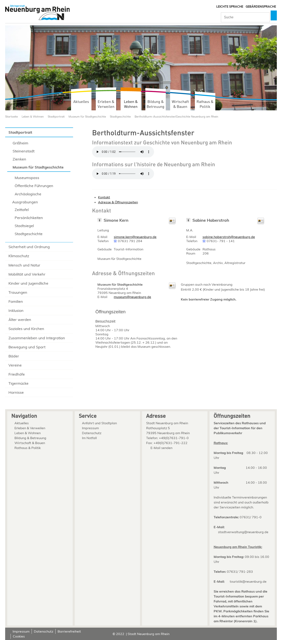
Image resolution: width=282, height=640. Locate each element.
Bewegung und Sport (26, 347)
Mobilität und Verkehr (26, 274)
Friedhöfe (16, 374)
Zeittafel (22, 209)
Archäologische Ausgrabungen (26, 198)
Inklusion (16, 310)
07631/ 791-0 (251, 517)
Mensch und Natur (24, 265)
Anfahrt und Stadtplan (99, 423)
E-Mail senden (161, 448)
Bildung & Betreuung (155, 104)
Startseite (11, 116)
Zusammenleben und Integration (36, 338)
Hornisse (16, 392)
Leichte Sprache (229, 6)
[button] (274, 15)
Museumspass (27, 177)
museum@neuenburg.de (132, 297)
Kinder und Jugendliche (28, 283)
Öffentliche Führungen (34, 185)
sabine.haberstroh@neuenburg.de (229, 237)
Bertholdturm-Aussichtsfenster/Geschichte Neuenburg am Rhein (176, 116)
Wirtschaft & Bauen (180, 104)
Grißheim (20, 143)
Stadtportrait (56, 116)
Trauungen (17, 292)
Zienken (19, 159)
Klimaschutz (18, 255)
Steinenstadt (23, 151)
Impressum (90, 428)
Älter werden (19, 319)
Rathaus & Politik (205, 104)
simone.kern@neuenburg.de (135, 237)
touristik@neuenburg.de (248, 581)
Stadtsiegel (24, 225)
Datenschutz (91, 433)
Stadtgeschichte (120, 116)
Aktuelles (81, 102)
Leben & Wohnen (131, 104)
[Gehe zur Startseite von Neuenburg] (37, 13)
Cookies (19, 636)
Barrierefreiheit (69, 631)
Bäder (13, 356)
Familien (15, 301)
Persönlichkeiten (29, 217)
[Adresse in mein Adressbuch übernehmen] (172, 223)
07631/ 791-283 (240, 571)
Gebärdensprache (261, 6)
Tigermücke (18, 383)
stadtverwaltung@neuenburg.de (243, 532)
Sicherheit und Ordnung (29, 246)
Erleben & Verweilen (106, 104)
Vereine (15, 365)
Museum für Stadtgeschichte (87, 116)
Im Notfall (89, 438)
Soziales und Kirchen (26, 328)
